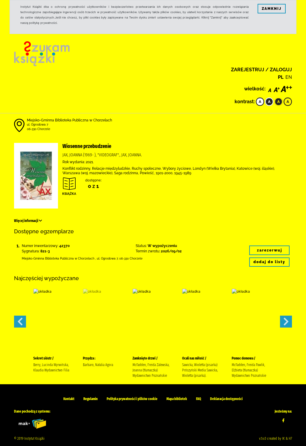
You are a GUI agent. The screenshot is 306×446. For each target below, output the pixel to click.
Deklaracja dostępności (226, 399)
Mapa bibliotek (176, 399)
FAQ (198, 399)
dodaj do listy (269, 262)
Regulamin (90, 399)
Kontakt (68, 399)
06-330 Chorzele (38, 129)
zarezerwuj (269, 250)
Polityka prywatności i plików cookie (132, 399)
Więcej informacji (26, 221)
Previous (20, 322)
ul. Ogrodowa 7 (37, 124)
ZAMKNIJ (271, 9)
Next (286, 322)
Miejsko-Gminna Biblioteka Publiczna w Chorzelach (69, 120)
